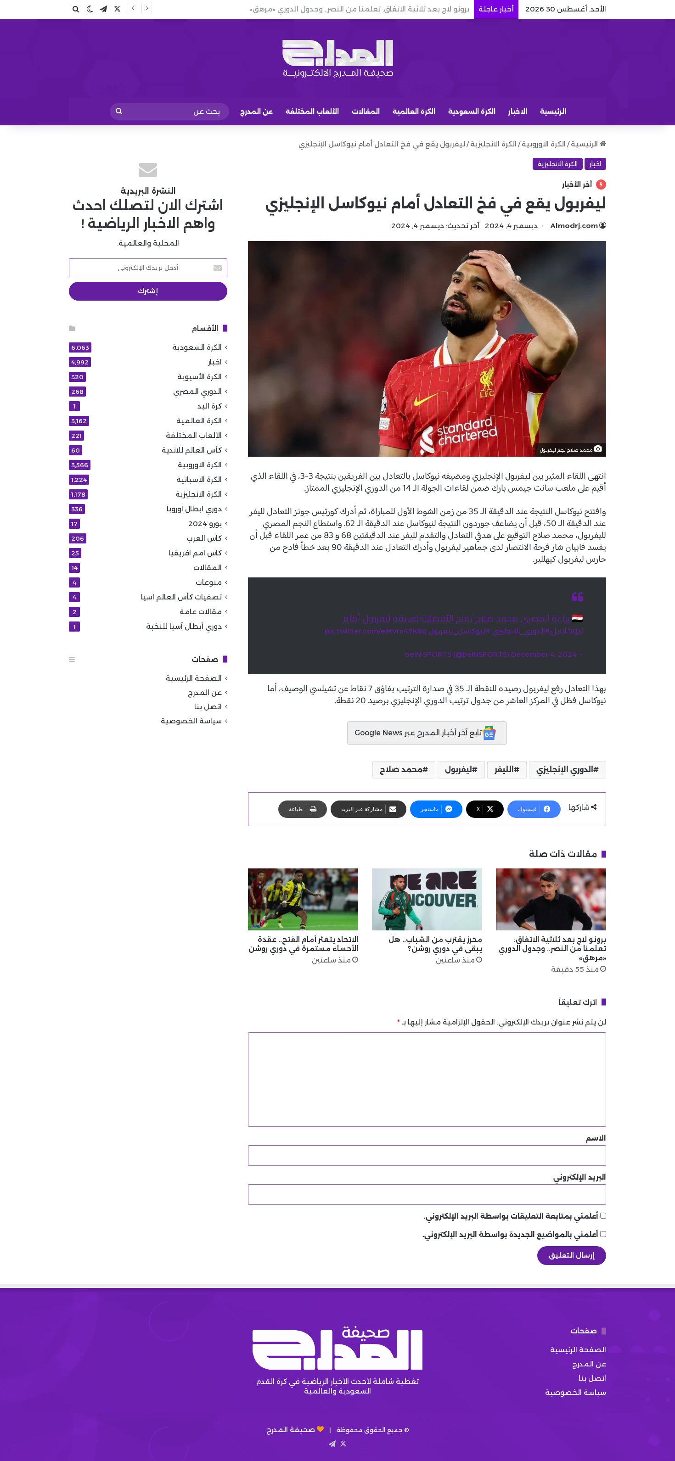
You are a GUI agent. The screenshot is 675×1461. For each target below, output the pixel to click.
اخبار (595, 164)
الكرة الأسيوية (199, 376)
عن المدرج (256, 111)
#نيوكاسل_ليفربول (459, 631)
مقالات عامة (201, 611)
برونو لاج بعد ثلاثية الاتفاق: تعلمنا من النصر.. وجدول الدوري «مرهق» (552, 948)
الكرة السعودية (471, 111)
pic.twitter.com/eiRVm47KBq (376, 631)
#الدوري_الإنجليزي (521, 631)
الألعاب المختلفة (312, 111)
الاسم (596, 1138)
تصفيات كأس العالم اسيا (181, 597)
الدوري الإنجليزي (564, 769)
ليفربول (517, 476)
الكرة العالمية (414, 111)
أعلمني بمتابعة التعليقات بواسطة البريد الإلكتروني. (511, 1216)
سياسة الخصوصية (191, 721)
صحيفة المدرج (290, 1429)
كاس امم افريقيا (195, 553)
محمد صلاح (401, 769)
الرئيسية (553, 111)
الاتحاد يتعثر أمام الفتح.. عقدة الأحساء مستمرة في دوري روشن (303, 944)
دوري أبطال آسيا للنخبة (184, 626)
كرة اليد (209, 406)
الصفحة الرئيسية (194, 678)
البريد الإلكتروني (579, 1177)
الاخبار (517, 111)
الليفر (504, 769)
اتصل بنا (208, 706)
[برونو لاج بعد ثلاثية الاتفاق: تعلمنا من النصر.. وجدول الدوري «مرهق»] (551, 899)
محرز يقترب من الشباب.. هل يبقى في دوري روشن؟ (388, 9)
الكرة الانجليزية (493, 144)
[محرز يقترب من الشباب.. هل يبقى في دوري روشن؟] (427, 899)
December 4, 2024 (544, 654)
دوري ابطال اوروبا (194, 508)
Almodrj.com (574, 225)
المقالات (366, 111)
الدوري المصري (197, 391)
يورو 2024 (205, 523)
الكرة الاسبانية (199, 479)
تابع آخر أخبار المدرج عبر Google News (418, 732)
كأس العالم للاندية (192, 450)
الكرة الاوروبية (544, 144)
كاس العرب (204, 538)
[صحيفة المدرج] (337, 58)
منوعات (209, 582)
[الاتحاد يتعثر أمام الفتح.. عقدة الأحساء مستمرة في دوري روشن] (303, 899)
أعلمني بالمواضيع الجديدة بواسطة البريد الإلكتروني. (510, 1234)
